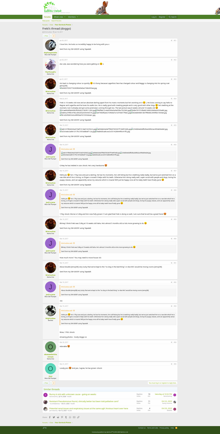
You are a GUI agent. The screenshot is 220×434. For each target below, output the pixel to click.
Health (69, 396)
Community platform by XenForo (110, 432)
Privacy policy (164, 428)
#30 (175, 239)
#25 (175, 125)
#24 (175, 99)
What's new (58, 17)
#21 (175, 40)
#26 (175, 145)
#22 (175, 60)
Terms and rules (152, 428)
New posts (46, 21)
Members (72, 17)
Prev (46, 36)
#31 (175, 263)
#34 (175, 342)
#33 (175, 306)
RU (45, 428)
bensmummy (53, 396)
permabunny (53, 411)
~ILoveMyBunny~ (54, 404)
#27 (175, 171)
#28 (175, 190)
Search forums (56, 21)
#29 (175, 219)
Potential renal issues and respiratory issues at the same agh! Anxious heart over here (88, 408)
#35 (175, 364)
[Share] (171, 40)
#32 (175, 282)
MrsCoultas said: (66, 149)
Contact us (142, 428)
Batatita (169, 410)
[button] (64, 17)
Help (172, 428)
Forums (47, 17)
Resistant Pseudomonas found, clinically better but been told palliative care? (83, 401)
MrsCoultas (48, 32)
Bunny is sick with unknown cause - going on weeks (72, 394)
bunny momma (167, 403)
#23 (175, 79)
